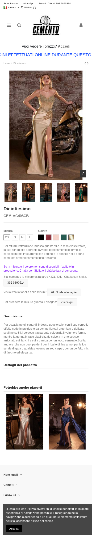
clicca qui (67, 302)
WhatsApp (29, 3)
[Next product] (87, 63)
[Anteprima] (30, 448)
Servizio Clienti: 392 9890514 (55, 3)
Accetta (14, 528)
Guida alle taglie (66, 292)
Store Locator (11, 3)
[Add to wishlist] (19, 448)
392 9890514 (16, 282)
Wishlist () (30, 7)
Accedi (64, 46)
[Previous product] (85, 63)
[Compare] (25, 448)
